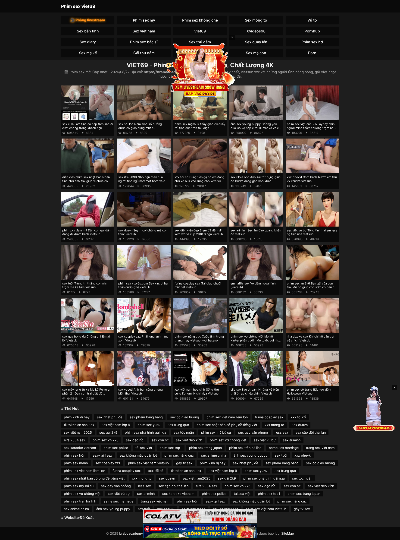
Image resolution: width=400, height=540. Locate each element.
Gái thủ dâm (144, 53)
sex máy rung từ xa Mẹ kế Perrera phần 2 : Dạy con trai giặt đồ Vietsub (85, 393)
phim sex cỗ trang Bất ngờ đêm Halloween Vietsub (309, 391)
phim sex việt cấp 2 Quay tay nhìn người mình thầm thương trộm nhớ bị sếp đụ (311, 127)
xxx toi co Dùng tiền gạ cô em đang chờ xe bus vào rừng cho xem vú (199, 179)
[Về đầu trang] (389, 534)
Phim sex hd (312, 42)
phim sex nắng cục (179, 455)
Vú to (312, 20)
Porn (312, 53)
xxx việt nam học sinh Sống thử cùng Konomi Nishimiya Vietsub (197, 391)
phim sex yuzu (149, 425)
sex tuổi (281, 455)
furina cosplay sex (269, 417)
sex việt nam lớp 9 (116, 425)
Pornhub (312, 31)
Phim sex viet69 (78, 6)
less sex (281, 432)
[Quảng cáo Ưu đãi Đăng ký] (200, 531)
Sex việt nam (144, 31)
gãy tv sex (184, 463)
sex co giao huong (184, 417)
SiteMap (287, 533)
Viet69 (200, 31)
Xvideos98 (256, 31)
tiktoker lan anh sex (79, 425)
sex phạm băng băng (146, 417)
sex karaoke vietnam (80, 448)
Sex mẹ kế (88, 53)
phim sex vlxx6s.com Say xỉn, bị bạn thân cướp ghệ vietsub (143, 285)
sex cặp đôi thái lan (311, 432)
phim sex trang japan (205, 448)
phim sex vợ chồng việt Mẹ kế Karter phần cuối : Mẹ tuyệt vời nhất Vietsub (256, 340)
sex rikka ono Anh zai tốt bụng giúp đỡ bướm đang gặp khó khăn (256, 179)
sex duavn (300, 425)
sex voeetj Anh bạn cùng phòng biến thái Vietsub (140, 391)
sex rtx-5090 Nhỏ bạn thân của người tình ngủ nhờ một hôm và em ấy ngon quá (143, 180)
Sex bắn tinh (88, 31)
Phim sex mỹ (144, 20)
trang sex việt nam (320, 448)
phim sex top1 (170, 448)
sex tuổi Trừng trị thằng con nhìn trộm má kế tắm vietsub (85, 285)
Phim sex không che (200, 20)
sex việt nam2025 (78, 432)
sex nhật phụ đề (109, 417)
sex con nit (160, 440)
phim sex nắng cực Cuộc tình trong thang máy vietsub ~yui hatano (199, 338)
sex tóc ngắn (184, 432)
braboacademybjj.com (136, 533)
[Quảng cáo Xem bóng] (200, 516)
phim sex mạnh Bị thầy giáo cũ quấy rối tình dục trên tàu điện (200, 126)
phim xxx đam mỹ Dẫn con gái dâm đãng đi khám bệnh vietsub (86, 232)
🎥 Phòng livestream (87, 20)
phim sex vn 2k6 (106, 440)
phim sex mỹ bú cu (216, 432)
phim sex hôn (74, 455)
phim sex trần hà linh (245, 448)
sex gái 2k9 (108, 432)
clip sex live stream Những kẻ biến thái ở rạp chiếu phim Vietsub (255, 391)
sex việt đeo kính (189, 440)
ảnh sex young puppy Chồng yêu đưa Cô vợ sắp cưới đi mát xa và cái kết (256, 127)
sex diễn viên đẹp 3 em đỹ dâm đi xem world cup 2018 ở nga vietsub (199, 232)
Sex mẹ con (256, 53)
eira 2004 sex (74, 440)
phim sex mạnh (76, 463)
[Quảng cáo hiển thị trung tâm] (200, 69)
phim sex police (115, 448)
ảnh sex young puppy (250, 455)
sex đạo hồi (135, 440)
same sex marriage (284, 448)
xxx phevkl (302, 455)
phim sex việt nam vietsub (148, 463)
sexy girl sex (102, 455)
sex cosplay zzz (108, 463)
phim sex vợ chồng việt (228, 440)
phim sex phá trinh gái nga (145, 432)
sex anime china (213, 455)
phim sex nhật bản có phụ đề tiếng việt (227, 425)
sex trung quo (178, 425)
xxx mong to (274, 425)
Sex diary (88, 42)
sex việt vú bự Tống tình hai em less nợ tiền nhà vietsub (312, 232)
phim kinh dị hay (77, 417)
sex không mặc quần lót (138, 455)
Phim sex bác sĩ (144, 42)
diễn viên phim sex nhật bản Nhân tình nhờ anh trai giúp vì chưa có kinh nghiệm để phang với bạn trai (86, 180)
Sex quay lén (256, 42)
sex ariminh (292, 440)
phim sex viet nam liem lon (227, 417)
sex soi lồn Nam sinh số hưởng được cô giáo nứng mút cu (140, 126)
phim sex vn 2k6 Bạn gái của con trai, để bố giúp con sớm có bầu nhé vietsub (312, 287)
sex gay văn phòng (253, 432)
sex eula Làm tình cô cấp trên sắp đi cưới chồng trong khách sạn (87, 126)
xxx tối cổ (298, 417)
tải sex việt (143, 448)
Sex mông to (256, 20)
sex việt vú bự (264, 440)
